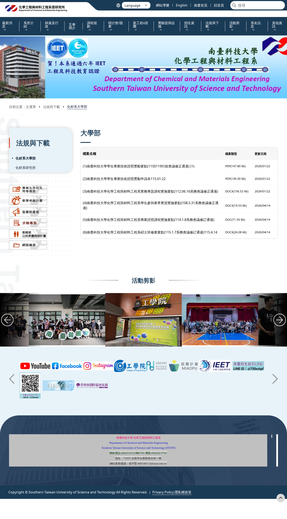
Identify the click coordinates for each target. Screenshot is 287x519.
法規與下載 (51, 106)
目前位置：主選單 (22, 106)
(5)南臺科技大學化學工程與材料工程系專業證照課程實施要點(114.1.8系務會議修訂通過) (148, 219)
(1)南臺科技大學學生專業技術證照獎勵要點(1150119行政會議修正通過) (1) (138, 166)
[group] (67, 320)
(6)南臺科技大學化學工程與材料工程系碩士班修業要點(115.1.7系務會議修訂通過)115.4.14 (150, 232)
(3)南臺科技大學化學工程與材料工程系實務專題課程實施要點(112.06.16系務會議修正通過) (150, 191)
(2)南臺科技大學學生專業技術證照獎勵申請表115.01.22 (124, 178)
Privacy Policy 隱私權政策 (171, 492)
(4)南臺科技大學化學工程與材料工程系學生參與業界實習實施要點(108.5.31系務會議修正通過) (151, 205)
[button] (7, 320)
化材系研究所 (26, 167)
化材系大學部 (77, 106)
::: (1, 20)
